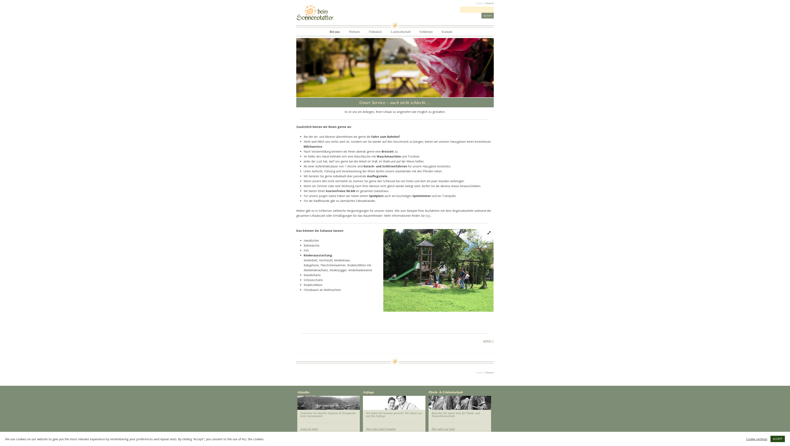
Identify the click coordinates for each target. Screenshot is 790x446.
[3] (307, 93)
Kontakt (447, 32)
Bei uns (335, 32)
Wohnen (354, 32)
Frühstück (375, 32)
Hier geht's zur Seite (443, 429)
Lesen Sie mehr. (309, 429)
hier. (428, 216)
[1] (299, 93)
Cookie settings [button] (756, 439)
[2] (303, 93)
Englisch (480, 3)
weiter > (488, 341)
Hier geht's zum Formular (381, 429)
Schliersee (426, 32)
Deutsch (489, 3)
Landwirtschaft (400, 32)
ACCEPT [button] (777, 439)
